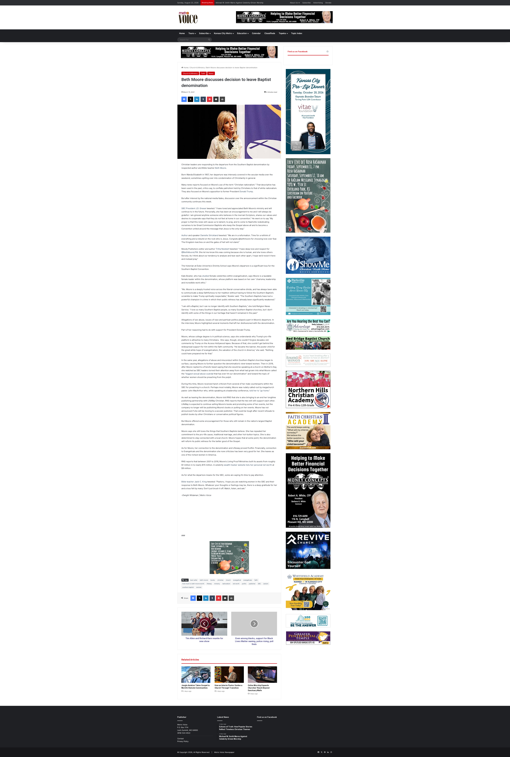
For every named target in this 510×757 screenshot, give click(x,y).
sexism (265, 584)
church (228, 580)
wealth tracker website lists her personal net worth (248, 465)
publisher (252, 584)
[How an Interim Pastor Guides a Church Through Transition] (229, 674)
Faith (203, 73)
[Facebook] (184, 99)
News (211, 73)
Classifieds (269, 33)
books (213, 580)
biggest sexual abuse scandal (199, 373)
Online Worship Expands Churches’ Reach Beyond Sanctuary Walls (258, 687)
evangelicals (247, 580)
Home (182, 33)
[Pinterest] (209, 99)
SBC (259, 584)
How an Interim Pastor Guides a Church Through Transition (240, 3)
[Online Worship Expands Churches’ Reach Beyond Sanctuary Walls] (262, 674)
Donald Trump (246, 191)
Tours (191, 33)
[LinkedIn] (196, 99)
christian (220, 580)
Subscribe (306, 3)
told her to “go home (259, 390)
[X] (190, 99)
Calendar (256, 33)
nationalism (226, 584)
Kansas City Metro (223, 33)
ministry (217, 584)
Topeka (282, 33)
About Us (294, 3)
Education (242, 33)
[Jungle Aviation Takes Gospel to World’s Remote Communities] (196, 674)
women (198, 587)
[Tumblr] (203, 99)
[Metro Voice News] (187, 17)
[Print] (222, 99)
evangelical (237, 580)
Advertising (318, 3)
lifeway (209, 584)
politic (244, 584)
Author (184, 235)
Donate (328, 3)
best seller (193, 580)
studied (205, 276)
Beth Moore (220, 168)
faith (256, 580)
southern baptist (188, 587)
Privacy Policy (182, 741)
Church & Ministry (197, 67)
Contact (180, 738)
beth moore (204, 580)
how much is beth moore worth (193, 584)
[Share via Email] (216, 99)
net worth (236, 584)
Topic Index (296, 33)
